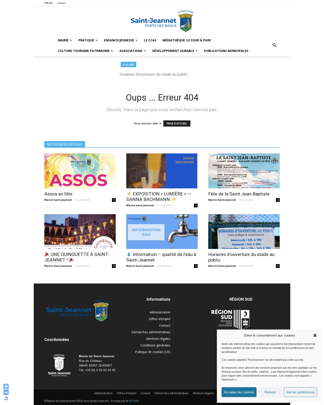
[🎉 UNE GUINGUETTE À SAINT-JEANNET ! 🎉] (80, 231)
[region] (162, 71)
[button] (315, 335)
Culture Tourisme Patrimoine (84, 51)
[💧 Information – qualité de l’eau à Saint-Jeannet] (162, 231)
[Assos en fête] (80, 170)
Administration (160, 312)
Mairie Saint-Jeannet (58, 199)
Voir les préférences (300, 392)
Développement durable (173, 51)
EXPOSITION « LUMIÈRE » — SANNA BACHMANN (158, 196)
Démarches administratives (150, 332)
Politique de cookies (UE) (152, 352)
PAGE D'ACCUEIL (177, 123)
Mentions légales (158, 339)
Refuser (270, 392)
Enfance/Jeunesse (119, 40)
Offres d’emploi (159, 319)
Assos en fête (58, 194)
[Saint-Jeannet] (162, 21)
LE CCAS (150, 40)
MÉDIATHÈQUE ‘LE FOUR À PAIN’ (186, 40)
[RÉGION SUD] (230, 319)
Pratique (86, 40)
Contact (61, 3)
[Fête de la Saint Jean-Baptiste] (244, 170)
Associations (130, 51)
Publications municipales (226, 51)
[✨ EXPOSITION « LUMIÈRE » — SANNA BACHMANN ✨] (162, 170)
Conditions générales (155, 345)
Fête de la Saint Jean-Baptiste (239, 194)
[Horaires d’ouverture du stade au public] (244, 231)
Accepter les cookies (239, 392)
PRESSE (48, 3)
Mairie (63, 40)
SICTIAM (134, 401)
